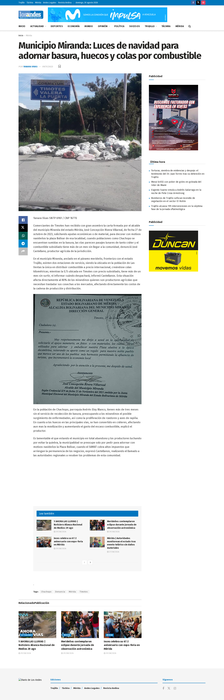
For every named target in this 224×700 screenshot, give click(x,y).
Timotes (84, 592)
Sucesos (134, 26)
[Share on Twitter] (23, 228)
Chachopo (46, 592)
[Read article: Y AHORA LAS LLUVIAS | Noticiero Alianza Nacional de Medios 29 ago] (44, 525)
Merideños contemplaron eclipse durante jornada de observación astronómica (121, 524)
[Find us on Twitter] (198, 2)
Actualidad (37, 26)
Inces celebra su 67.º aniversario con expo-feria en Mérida (68, 541)
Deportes (57, 26)
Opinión (103, 26)
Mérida (38, 2)
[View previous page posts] (84, 562)
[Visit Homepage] (31, 15)
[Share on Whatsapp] (23, 236)
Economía (74, 26)
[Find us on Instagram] (203, 2)
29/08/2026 (60, 532)
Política (119, 26)
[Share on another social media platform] (23, 251)
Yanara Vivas (30, 66)
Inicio (22, 26)
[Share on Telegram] (23, 243)
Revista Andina (64, 2)
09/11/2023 (47, 66)
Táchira (30, 2)
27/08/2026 (114, 552)
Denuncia (60, 592)
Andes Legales (49, 2)
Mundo (88, 26)
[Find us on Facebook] (193, 2)
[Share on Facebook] (23, 220)
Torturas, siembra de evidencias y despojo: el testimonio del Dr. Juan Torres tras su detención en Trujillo (177, 173)
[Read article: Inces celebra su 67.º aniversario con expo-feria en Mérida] (44, 542)
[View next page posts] (90, 562)
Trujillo (22, 2)
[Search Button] (189, 26)
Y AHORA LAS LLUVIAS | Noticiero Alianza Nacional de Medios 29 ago (68, 524)
